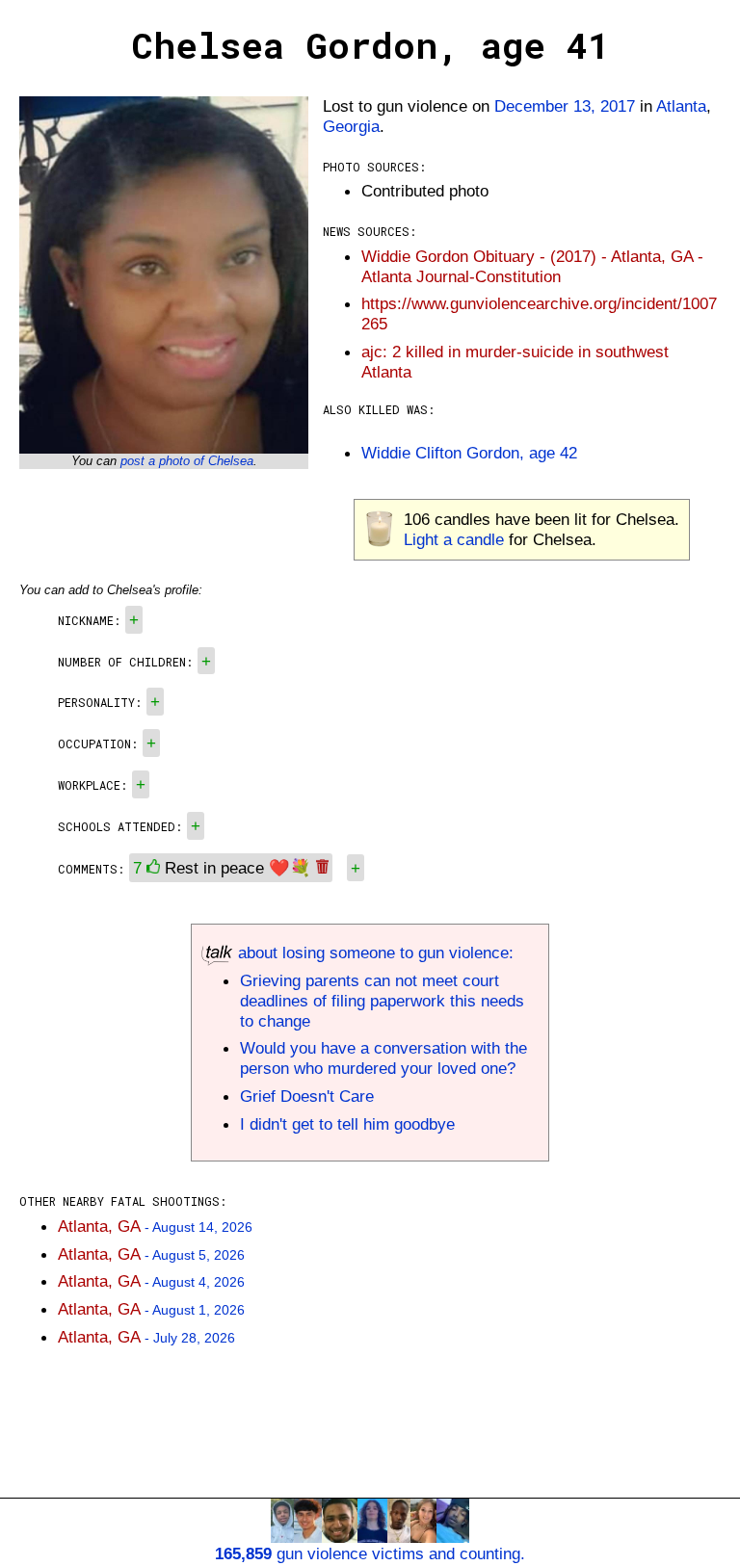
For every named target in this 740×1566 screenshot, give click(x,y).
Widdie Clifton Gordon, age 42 (469, 452)
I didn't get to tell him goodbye (347, 1124)
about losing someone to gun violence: (373, 952)
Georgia (351, 126)
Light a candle (454, 539)
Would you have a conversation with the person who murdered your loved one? (383, 1058)
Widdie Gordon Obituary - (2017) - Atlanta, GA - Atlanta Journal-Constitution (532, 266)
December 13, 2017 (564, 106)
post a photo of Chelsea (186, 461)
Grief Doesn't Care (307, 1096)
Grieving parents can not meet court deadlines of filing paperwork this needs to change (382, 1001)
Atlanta (681, 106)
